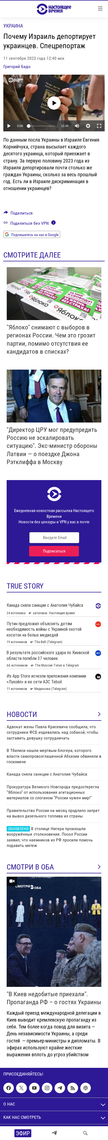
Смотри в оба (30, 867)
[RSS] (72, 1088)
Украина (13, 26)
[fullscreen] (99, 125)
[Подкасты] (85, 1088)
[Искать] (85, 1133)
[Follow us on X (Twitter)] (21, 1088)
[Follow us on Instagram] (47, 1088)
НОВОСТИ (22, 714)
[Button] (18, 214)
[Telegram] (54, 1133)
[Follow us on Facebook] (8, 1088)
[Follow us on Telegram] (60, 1088)
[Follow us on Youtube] (34, 1088)
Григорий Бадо (16, 66)
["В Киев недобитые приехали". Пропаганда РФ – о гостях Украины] (54, 932)
